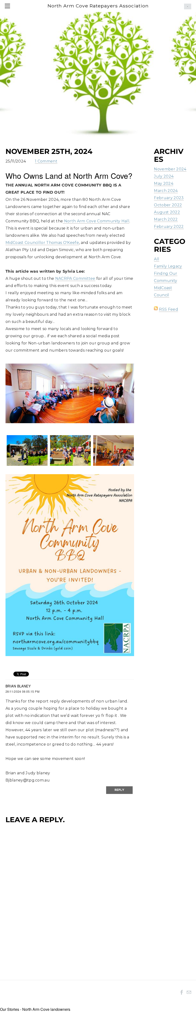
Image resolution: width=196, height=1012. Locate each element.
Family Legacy (168, 266)
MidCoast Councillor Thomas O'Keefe (42, 242)
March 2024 (166, 190)
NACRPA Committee (75, 278)
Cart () (187, 6)
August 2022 (167, 212)
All (156, 259)
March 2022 (166, 219)
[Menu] (8, 6)
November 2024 (170, 169)
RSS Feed (168, 309)
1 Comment (46, 161)
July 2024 (164, 176)
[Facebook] (181, 992)
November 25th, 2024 (49, 151)
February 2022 (169, 226)
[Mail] (188, 992)
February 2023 (169, 198)
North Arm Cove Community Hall (96, 221)
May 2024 (163, 183)
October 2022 (168, 205)
